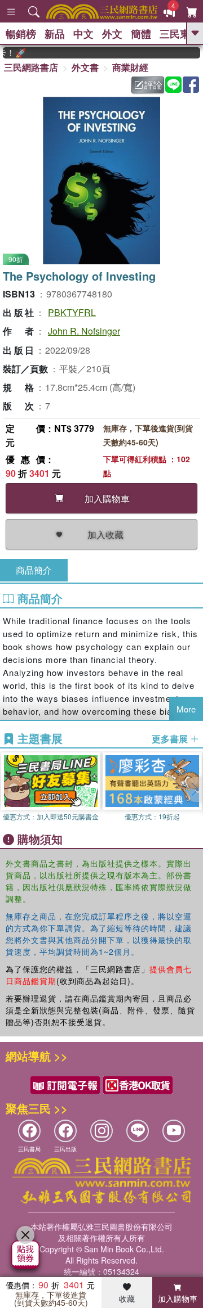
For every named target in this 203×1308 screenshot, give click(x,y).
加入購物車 (177, 1298)
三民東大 (180, 33)
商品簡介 (34, 569)
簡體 (141, 33)
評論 (153, 84)
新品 (55, 33)
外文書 (85, 67)
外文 (112, 33)
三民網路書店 (31, 67)
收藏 (127, 1298)
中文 (83, 33)
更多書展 (171, 739)
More (186, 709)
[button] (194, 789)
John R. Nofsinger (84, 330)
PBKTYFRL (72, 312)
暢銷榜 (21, 33)
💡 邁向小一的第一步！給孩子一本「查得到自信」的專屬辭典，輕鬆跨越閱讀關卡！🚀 (7, 52)
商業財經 (130, 67)
